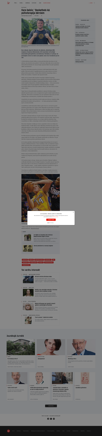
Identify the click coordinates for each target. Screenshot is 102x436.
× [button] (73, 212)
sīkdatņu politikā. (55, 216)
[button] (51, 223)
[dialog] (51, 218)
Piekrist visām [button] (51, 219)
